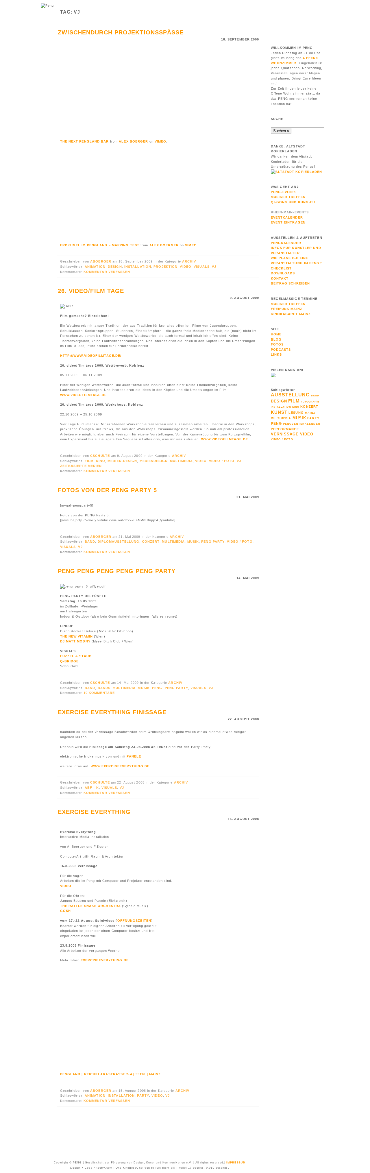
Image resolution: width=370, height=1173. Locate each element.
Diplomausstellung (119, 541)
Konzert (151, 541)
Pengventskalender (301, 423)
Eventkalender (287, 217)
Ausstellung (290, 394)
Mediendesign (154, 461)
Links (276, 354)
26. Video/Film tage (91, 291)
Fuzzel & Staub (76, 656)
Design (115, 266)
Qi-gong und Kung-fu (293, 202)
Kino (100, 461)
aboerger (101, 261)
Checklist (281, 268)
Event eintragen (288, 222)
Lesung (296, 412)
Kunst (279, 412)
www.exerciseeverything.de (120, 766)
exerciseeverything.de (105, 960)
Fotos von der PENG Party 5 (107, 490)
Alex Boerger (133, 141)
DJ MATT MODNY (75, 641)
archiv (189, 261)
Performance (285, 429)
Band (90, 541)
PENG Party (213, 541)
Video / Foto (221, 461)
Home (276, 334)
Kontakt (280, 278)
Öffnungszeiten (134, 920)
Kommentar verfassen (107, 272)
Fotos (277, 344)
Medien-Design (122, 461)
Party (143, 1095)
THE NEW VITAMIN (76, 636)
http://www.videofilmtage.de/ (91, 355)
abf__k (92, 787)
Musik (193, 541)
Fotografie (310, 401)
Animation (95, 266)
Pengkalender (286, 243)
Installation (137, 266)
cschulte (100, 455)
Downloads (283, 273)
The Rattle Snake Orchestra (90, 906)
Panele (134, 756)
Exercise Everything (94, 812)
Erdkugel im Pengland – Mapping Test (100, 245)
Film (89, 461)
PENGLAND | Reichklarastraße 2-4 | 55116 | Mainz (110, 1074)
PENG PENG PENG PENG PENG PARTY (117, 571)
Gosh (65, 910)
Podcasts (281, 349)
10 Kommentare (99, 692)
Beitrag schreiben (290, 283)
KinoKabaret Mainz (291, 314)
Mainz (310, 412)
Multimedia (181, 461)
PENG (157, 688)
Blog (276, 339)
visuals (202, 266)
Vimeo (160, 141)
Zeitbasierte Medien (81, 466)
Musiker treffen (288, 304)
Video (185, 266)
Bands (104, 688)
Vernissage (285, 434)
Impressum (236, 1162)
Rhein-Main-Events (290, 212)
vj (214, 266)
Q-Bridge (69, 661)
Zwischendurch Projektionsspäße (121, 32)
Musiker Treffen (288, 197)
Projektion (165, 266)
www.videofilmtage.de (83, 395)
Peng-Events (284, 192)
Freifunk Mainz (286, 309)
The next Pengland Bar (84, 141)
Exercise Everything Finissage (112, 712)
